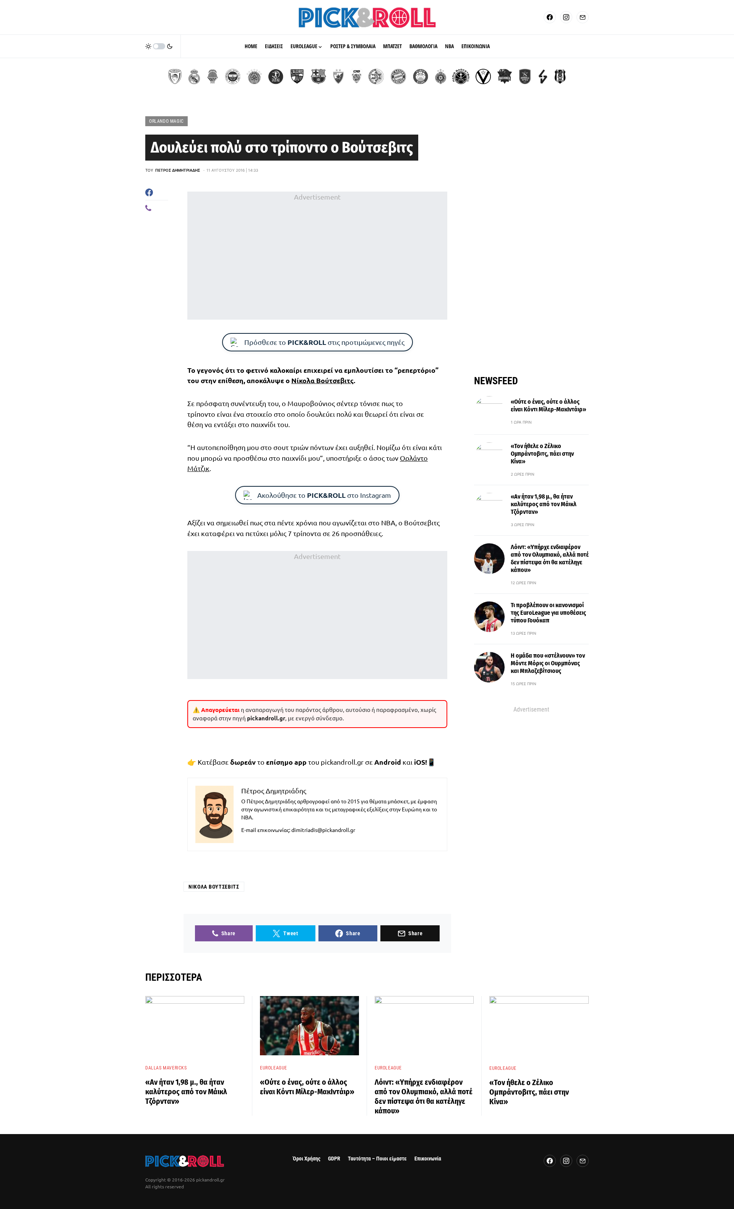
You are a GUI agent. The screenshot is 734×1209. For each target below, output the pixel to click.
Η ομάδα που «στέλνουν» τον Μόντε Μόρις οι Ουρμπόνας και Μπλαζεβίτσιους (548, 663)
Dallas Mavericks (166, 1068)
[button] (159, 46)
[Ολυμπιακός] (175, 76)
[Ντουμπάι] (356, 76)
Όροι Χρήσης (306, 1158)
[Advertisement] (317, 255)
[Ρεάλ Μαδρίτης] (194, 76)
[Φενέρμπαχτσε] (232, 76)
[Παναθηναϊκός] (254, 76)
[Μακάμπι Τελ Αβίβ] (376, 76)
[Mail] (582, 17)
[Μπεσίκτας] (560, 76)
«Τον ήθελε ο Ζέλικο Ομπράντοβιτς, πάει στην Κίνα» (542, 453)
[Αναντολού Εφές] (525, 76)
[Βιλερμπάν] (542, 76)
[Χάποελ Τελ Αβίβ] (275, 76)
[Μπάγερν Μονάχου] (398, 76)
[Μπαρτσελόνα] (318, 76)
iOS (419, 761)
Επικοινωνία (427, 1158)
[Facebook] (550, 17)
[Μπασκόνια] (504, 76)
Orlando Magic (166, 121)
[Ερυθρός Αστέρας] (338, 76)
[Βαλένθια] (212, 76)
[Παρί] (460, 76)
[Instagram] (566, 17)
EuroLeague (273, 1068)
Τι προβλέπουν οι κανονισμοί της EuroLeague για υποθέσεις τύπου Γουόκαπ (548, 612)
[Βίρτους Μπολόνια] (483, 76)
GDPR (334, 1158)
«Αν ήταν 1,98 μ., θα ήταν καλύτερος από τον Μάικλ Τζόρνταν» (543, 504)
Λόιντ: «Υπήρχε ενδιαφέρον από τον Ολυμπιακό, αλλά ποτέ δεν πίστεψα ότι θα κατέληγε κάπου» (550, 558)
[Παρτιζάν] (440, 76)
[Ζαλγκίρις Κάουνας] (297, 76)
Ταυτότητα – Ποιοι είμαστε (377, 1158)
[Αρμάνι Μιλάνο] (420, 76)
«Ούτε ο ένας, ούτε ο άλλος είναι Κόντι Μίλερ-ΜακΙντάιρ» (548, 405)
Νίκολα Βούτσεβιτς (322, 380)
